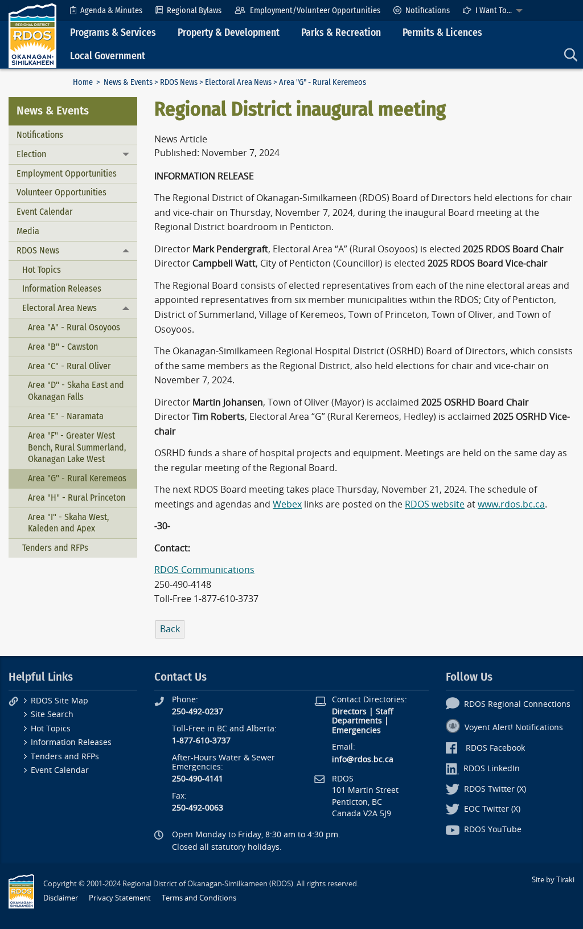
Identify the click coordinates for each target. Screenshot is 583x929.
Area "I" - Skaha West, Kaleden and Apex (68, 522)
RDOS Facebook (495, 748)
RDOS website (435, 504)
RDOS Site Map (59, 701)
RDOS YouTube (493, 829)
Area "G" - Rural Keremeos (77, 478)
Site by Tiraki (553, 879)
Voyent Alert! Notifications (514, 727)
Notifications (427, 10)
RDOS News (179, 82)
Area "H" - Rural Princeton (76, 497)
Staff (384, 712)
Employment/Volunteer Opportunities (315, 10)
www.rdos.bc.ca (511, 504)
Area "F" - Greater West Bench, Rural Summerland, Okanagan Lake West (77, 447)
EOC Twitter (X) (492, 809)
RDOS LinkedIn (491, 769)
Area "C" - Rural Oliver (69, 366)
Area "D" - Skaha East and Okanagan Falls (76, 390)
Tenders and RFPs (55, 547)
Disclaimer (60, 898)
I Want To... (493, 10)
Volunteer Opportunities (61, 192)
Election (31, 154)
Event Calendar (45, 211)
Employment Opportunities (67, 173)
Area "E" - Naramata (66, 416)
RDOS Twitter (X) (495, 789)
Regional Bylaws (194, 10)
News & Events (128, 82)
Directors (349, 712)
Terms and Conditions (199, 898)
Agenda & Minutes (111, 10)
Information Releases (61, 288)
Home (83, 82)
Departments (357, 721)
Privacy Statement (120, 898)
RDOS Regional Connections (517, 704)
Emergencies (356, 730)
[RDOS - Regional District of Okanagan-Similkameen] (32, 35)
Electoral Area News (238, 82)
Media (28, 231)
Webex (287, 504)
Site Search (52, 714)
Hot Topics (41, 269)
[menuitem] (106, 10)
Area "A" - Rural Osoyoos (74, 327)
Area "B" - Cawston (63, 346)
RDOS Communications (204, 569)
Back (170, 629)
